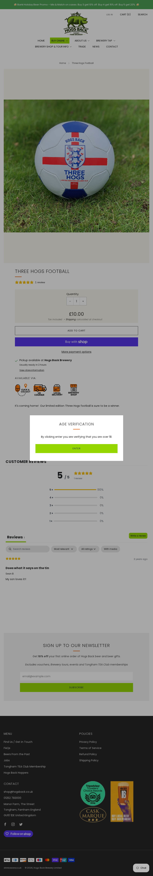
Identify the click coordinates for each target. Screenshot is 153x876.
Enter (77, 448)
